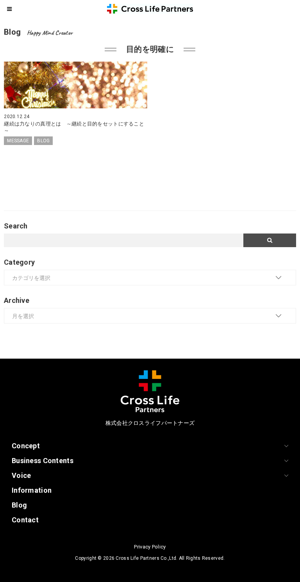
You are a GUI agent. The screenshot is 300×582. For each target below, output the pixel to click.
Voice (21, 475)
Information (32, 490)
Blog (19, 505)
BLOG (43, 140)
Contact (25, 520)
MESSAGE (18, 140)
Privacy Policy (150, 547)
